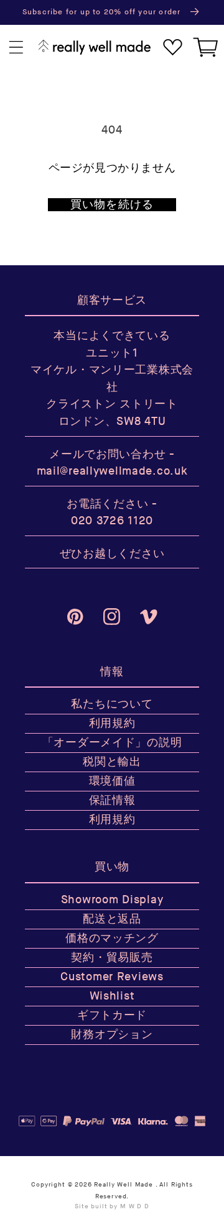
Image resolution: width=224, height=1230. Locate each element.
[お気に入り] (172, 47)
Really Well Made (123, 1184)
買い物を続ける (112, 204)
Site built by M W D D (112, 1206)
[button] (16, 47)
